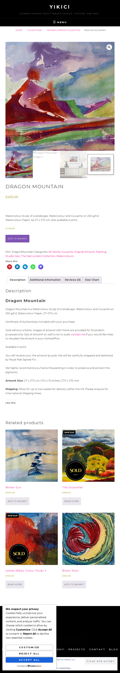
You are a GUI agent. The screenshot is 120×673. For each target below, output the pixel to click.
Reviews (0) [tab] (73, 279)
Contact (97, 649)
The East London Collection (63, 30)
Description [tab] (17, 279)
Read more (71, 501)
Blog (113, 649)
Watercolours (65, 256)
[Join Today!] (59, 638)
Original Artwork (84, 251)
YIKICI (60, 7)
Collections (34, 30)
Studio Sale (12, 256)
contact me (78, 334)
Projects (76, 649)
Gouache (67, 251)
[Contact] (74, 638)
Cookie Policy (65, 668)
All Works (54, 251)
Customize (29, 647)
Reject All (29, 653)
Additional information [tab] (45, 279)
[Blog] (81, 638)
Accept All (29, 659)
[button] (109, 47)
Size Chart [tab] (92, 279)
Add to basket (17, 238)
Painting (101, 251)
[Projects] (67, 638)
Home (19, 30)
